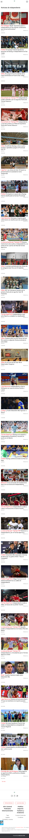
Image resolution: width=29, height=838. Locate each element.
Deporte (20, 808)
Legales (7, 817)
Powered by (19, 835)
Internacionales (7, 811)
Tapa (7, 815)
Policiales (7, 808)
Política (20, 806)
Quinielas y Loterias (7, 819)
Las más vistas (20, 803)
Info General (7, 806)
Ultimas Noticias (8, 803)
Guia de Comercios (20, 815)
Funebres (20, 817)
